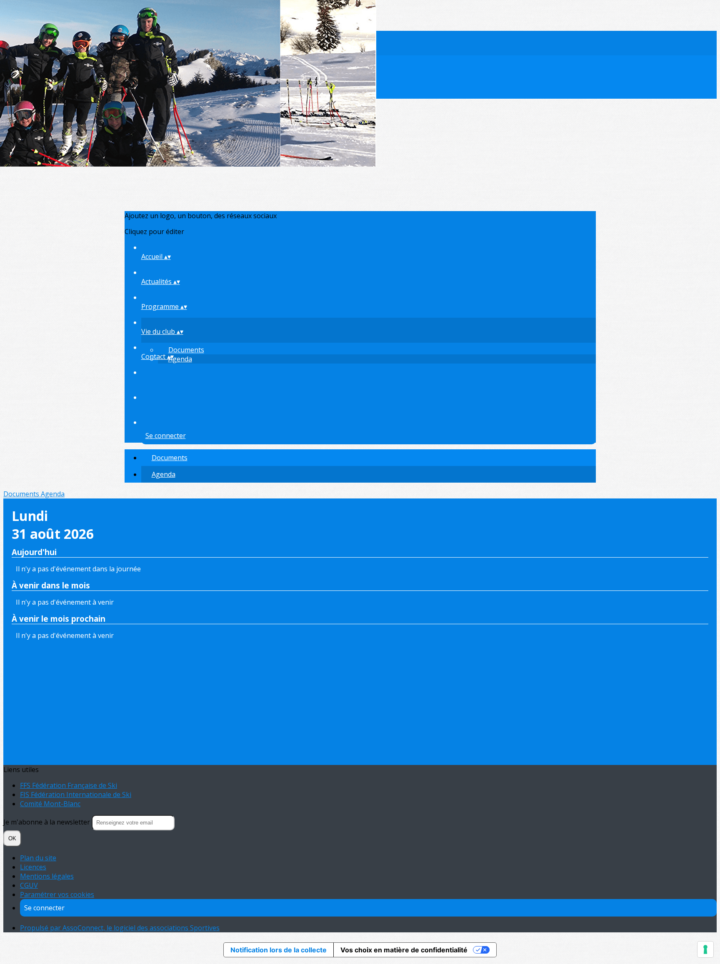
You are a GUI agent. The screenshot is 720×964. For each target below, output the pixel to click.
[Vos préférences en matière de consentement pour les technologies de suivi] (705, 949)
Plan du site (38, 857)
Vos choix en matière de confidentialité (404, 950)
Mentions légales (47, 876)
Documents (186, 349)
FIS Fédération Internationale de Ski (75, 794)
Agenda (180, 359)
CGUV (29, 885)
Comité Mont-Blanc (50, 803)
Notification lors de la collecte (278, 950)
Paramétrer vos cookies (57, 894)
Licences (33, 867)
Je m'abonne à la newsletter (47, 822)
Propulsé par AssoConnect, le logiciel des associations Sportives (120, 927)
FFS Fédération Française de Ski (68, 785)
